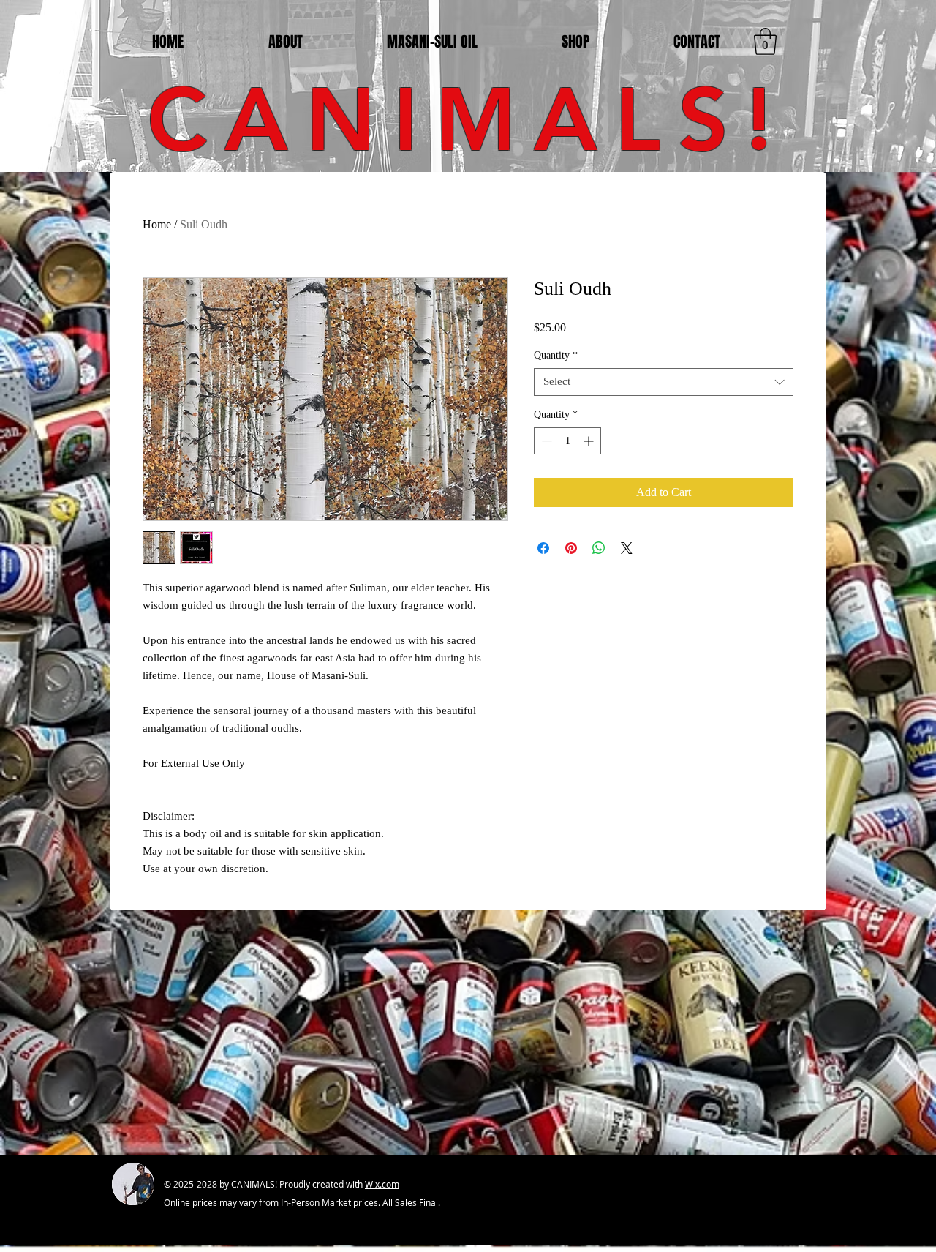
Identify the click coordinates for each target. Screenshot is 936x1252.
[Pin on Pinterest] (571, 548)
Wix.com (382, 1184)
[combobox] (663, 382)
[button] (765, 41)
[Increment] (590, 441)
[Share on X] (626, 548)
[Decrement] (545, 441)
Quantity (556, 355)
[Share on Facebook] (543, 548)
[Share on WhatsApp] (599, 548)
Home (157, 224)
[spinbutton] (567, 441)
